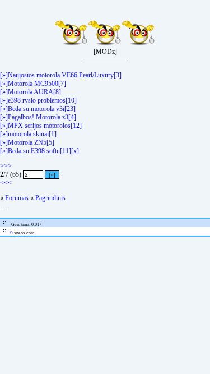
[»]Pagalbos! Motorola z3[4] (38, 117)
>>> (6, 166)
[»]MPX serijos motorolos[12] (41, 126)
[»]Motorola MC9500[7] (33, 83)
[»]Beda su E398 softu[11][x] (39, 151)
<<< (6, 183)
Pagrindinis (50, 198)
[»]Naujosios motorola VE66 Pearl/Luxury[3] (61, 75)
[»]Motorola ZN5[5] (27, 142)
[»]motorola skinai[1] (28, 134)
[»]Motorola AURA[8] (30, 92)
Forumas (17, 198)
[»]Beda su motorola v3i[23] (38, 109)
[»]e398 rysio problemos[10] (38, 100)
